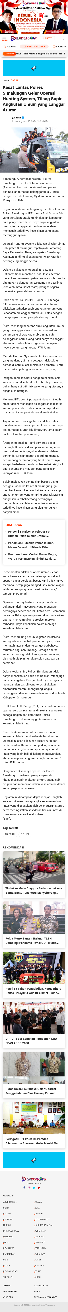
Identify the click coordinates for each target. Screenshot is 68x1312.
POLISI (25, 834)
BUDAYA (7, 1214)
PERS (5, 1260)
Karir (37, 1292)
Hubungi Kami (10, 1292)
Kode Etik (8, 1297)
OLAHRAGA (40, 1237)
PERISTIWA (40, 1254)
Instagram (29, 1192)
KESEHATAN (40, 1231)
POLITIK (7, 1266)
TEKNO (38, 1271)
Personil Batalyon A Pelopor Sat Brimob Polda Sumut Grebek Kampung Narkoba (29, 534)
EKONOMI (8, 1219)
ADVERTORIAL (10, 1202)
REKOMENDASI (10, 1271)
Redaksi (7, 1286)
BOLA (37, 1208)
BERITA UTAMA (36, 46)
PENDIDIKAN (9, 1254)
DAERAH (10, 834)
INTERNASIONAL (11, 1231)
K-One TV (47, 38)
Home (6, 80)
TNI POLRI (8, 1277)
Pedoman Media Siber (45, 1297)
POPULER (39, 1266)
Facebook (24, 1192)
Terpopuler (9, 54)
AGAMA (11, 46)
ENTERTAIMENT (42, 1219)
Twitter (34, 1192)
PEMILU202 (8, 1248)
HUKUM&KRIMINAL (44, 1225)
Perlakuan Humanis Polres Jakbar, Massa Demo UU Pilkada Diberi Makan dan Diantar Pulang (30, 546)
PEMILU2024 (40, 1248)
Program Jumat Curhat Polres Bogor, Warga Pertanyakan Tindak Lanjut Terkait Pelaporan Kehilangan (32, 557)
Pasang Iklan (41, 1286)
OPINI (6, 1243)
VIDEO (38, 1277)
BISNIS (6, 1208)
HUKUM (7, 1225)
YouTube (39, 1192)
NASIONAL (8, 1237)
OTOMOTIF (40, 1243)
